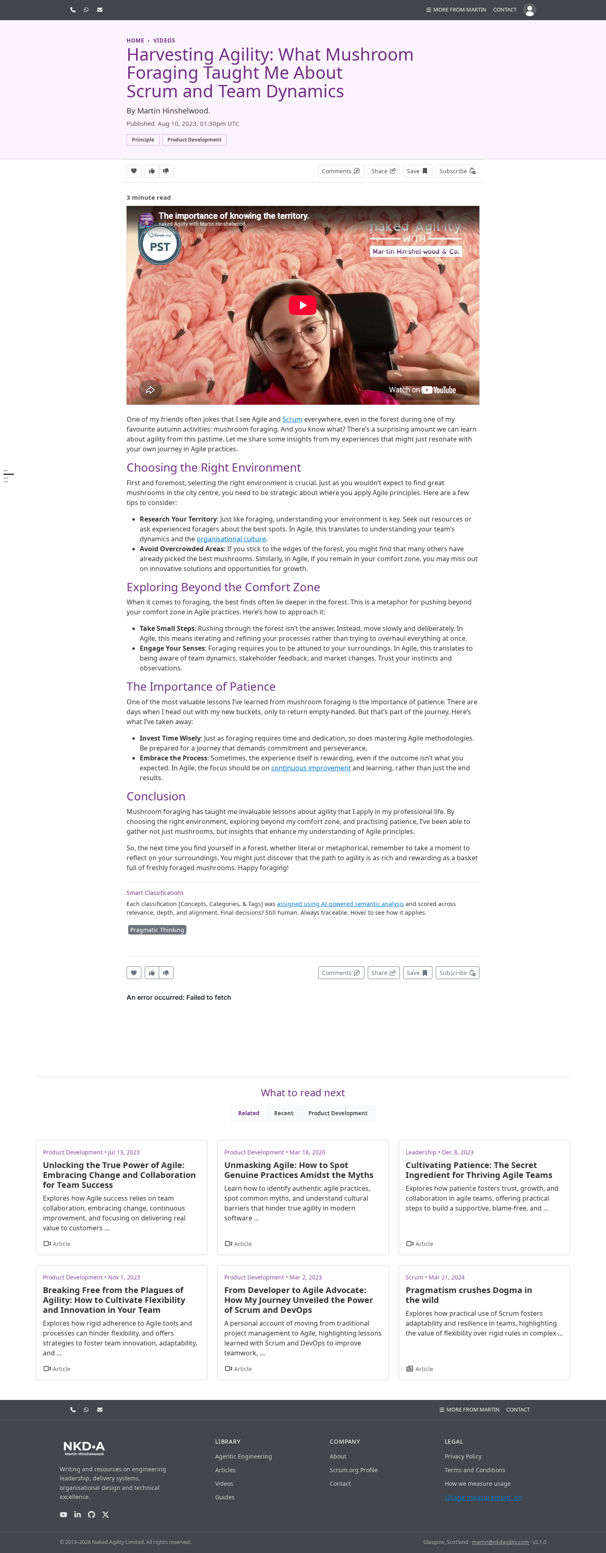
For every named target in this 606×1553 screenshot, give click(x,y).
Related (248, 1113)
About (338, 1456)
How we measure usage (478, 1483)
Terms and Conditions (475, 1470)
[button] (455, 10)
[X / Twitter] (105, 1514)
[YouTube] (63, 1514)
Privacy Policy (463, 1456)
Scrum (292, 419)
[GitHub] (91, 1514)
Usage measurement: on (483, 1497)
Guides (225, 1497)
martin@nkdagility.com (500, 1542)
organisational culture (231, 538)
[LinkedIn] (77, 1514)
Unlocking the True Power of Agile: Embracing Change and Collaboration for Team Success (119, 1174)
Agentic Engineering (243, 1456)
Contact (505, 9)
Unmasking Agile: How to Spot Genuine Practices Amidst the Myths (298, 1169)
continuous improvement (311, 767)
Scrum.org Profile (354, 1470)
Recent (284, 1113)
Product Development (338, 1113)
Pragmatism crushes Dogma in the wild (469, 1294)
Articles (225, 1470)
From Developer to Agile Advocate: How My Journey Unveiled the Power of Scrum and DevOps (298, 1299)
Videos (224, 1483)
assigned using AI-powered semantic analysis (340, 904)
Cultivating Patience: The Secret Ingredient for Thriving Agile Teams (479, 1169)
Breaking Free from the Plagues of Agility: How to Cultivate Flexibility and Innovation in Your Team (114, 1299)
